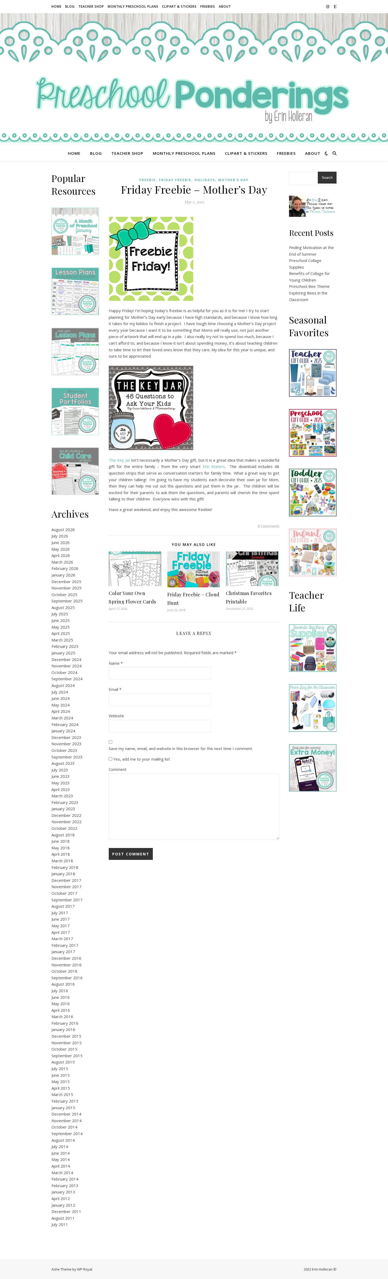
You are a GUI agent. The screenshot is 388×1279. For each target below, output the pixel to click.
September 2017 (67, 899)
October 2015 (64, 1049)
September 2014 (67, 1133)
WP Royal (84, 1269)
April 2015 (60, 1088)
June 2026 (60, 542)
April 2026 (60, 555)
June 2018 (60, 841)
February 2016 (64, 1023)
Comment (117, 769)
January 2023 (63, 808)
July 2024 (59, 692)
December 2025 (66, 581)
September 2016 (67, 977)
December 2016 (66, 958)
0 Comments (268, 526)
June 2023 (60, 776)
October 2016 (64, 971)
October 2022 (64, 828)
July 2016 (59, 990)
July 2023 (59, 769)
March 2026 (62, 562)
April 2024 (60, 711)
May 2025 (60, 627)
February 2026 (64, 568)
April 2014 (60, 1166)
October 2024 (64, 672)
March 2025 (62, 640)
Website (116, 715)
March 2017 (62, 938)
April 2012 (60, 1198)
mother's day (233, 180)
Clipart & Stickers (179, 6)
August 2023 (63, 763)
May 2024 (60, 705)
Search (327, 178)
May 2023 (60, 782)
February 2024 (64, 724)
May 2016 (60, 1003)
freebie (147, 180)
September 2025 (67, 600)
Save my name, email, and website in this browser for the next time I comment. (181, 748)
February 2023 (64, 802)
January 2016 (63, 1029)
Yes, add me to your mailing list (141, 759)
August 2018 (63, 834)
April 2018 (60, 854)
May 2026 (60, 549)
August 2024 (63, 685)
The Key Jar (119, 460)
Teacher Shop (91, 6)
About (225, 6)
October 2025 (64, 594)
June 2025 (60, 620)
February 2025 (64, 646)
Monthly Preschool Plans (133, 6)
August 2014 (63, 1140)
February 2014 (64, 1179)
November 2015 (66, 1042)
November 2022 (66, 821)
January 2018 (63, 873)
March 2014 (62, 1172)
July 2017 (59, 912)
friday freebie (175, 180)
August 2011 (63, 1218)
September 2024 (67, 678)
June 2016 (60, 997)
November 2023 (66, 743)
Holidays (205, 180)
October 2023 (64, 750)
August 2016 (63, 984)
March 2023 (62, 795)
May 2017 (60, 925)
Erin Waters (214, 466)
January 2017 (63, 951)
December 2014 (66, 1114)
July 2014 (59, 1146)
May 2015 (60, 1081)
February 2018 (64, 867)
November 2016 (66, 964)
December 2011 (66, 1211)
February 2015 (64, 1101)
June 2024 (60, 698)
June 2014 (60, 1153)
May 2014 (60, 1159)
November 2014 (66, 1120)
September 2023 (67, 757)
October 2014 (64, 1127)
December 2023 (66, 737)
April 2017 (60, 932)
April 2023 (60, 789)
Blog (70, 6)
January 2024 (63, 730)
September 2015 (67, 1055)
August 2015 (63, 1062)
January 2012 (63, 1205)
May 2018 (60, 847)
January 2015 (63, 1107)
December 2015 (66, 1036)
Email (115, 689)
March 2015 (62, 1094)
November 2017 (66, 886)
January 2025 (63, 652)
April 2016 (60, 1010)
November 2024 (66, 665)
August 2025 (63, 607)
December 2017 (66, 880)
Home (56, 6)
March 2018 (62, 860)
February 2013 (64, 1185)
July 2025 (59, 613)
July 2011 (59, 1224)
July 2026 (59, 535)
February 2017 (64, 945)
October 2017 (64, 893)
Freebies (207, 6)
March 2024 (62, 717)
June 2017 (60, 919)
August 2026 (63, 529)
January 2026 (63, 575)
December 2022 (66, 815)
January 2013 (63, 1191)
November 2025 (66, 588)
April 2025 (60, 633)
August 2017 (63, 906)
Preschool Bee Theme (309, 286)
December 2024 (66, 659)
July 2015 (59, 1068)
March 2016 (62, 1016)
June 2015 (60, 1075)
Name (116, 663)
